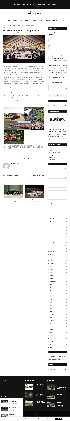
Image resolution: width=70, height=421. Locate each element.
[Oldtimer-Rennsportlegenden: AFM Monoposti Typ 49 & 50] (51, 387)
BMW (58, 207)
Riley (58, 317)
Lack (58, 257)
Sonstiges (58, 329)
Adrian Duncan (10, 32)
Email (49, 45)
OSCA (58, 302)
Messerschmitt (58, 281)
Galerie (23, 4)
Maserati (58, 269)
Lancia (58, 260)
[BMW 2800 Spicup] (51, 396)
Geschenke (58, 245)
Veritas (58, 341)
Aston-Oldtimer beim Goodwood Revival (40, 393)
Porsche (58, 305)
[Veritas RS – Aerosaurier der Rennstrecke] (51, 404)
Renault (58, 314)
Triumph (58, 335)
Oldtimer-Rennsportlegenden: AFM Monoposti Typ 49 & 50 (61, 386)
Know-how (29, 4)
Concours (58, 215)
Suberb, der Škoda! (39, 384)
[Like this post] (25, 158)
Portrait (19, 4)
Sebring (58, 326)
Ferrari (58, 233)
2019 (58, 168)
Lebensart (35, 4)
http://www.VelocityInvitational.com (16, 100)
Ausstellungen (58, 195)
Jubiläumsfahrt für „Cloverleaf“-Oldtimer (40, 402)
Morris (58, 284)
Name (49, 38)
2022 (58, 177)
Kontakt (44, 4)
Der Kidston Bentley (13, 199)
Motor (58, 287)
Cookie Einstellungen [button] (48, 418)
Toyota (58, 332)
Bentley (58, 201)
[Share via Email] (31, 158)
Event (58, 224)
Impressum (54, 4)
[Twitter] (33, 7)
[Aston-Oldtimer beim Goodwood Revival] (29, 395)
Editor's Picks (58, 218)
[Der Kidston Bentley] (13, 191)
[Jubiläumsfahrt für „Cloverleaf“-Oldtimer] (29, 403)
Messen (58, 278)
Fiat (58, 236)
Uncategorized (58, 338)
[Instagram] (35, 7)
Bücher (58, 212)
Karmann (58, 251)
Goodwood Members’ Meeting (14, 408)
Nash (58, 293)
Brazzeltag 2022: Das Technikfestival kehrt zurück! (14, 416)
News (15, 4)
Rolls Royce (58, 320)
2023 (58, 180)
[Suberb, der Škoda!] (29, 387)
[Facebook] (31, 7)
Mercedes (58, 275)
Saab (58, 323)
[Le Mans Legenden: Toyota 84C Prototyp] (34, 191)
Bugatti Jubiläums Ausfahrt (29, 2)
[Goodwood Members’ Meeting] (4, 409)
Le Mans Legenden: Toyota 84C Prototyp (34, 199)
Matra (58, 272)
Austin (58, 198)
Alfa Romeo (58, 183)
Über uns (49, 4)
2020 (58, 171)
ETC (58, 221)
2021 (14, 25)
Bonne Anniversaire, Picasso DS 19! (14, 400)
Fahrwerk (58, 230)
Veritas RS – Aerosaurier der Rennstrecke (60, 404)
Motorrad (58, 290)
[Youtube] (38, 7)
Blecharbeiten (58, 204)
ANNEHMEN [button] (58, 418)
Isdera (58, 248)
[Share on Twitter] (28, 158)
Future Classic (58, 242)
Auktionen (58, 192)
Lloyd (58, 266)
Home (4, 25)
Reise (58, 311)
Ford (58, 239)
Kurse (39, 4)
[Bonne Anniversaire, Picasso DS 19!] (4, 401)
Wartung (58, 347)
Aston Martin (58, 189)
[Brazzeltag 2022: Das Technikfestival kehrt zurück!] (4, 416)
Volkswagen (58, 344)
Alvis (58, 186)
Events (8, 27)
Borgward (58, 210)
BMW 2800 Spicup (61, 394)
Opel (58, 299)
